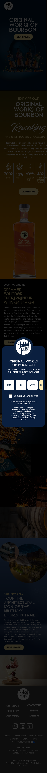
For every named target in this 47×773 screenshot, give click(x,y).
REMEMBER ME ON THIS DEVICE (26, 396)
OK (41, 385)
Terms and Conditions (20, 417)
